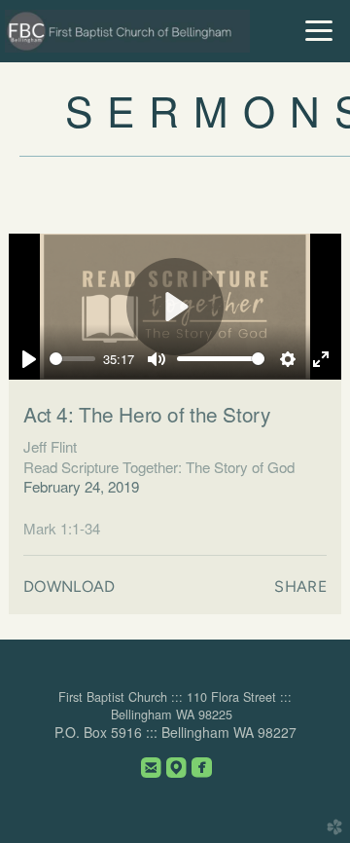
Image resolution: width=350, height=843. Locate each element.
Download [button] (69, 586)
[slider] (72, 358)
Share (300, 586)
